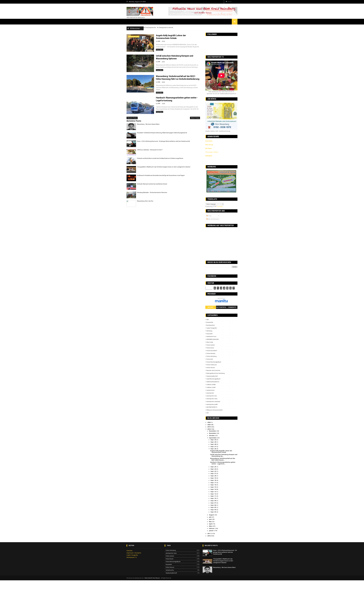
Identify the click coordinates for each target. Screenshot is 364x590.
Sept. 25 (213, 467)
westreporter (210, 393)
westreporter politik (212, 404)
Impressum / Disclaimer (134, 553)
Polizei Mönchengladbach (213, 362)
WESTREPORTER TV (211, 407)
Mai (210, 521)
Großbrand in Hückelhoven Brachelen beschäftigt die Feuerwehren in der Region (161, 175)
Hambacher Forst (211, 336)
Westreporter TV (132, 557)
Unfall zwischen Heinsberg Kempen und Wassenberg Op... (223, 455)
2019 (209, 427)
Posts (209, 216)
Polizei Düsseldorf (211, 350)
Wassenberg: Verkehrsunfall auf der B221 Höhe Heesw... (222, 459)
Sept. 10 (213, 498)
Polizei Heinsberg (211, 356)
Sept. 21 (213, 473)
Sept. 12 (213, 494)
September (213, 438)
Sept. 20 (213, 476)
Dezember (212, 431)
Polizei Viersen (210, 367)
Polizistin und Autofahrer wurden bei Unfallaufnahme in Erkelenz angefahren (160, 158)
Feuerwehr (209, 334)
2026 (209, 422)
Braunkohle (209, 322)
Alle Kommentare (213, 219)
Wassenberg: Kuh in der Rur (145, 201)
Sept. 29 (213, 442)
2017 (209, 533)
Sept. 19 (213, 478)
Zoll (207, 413)
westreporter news (134, 36)
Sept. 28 (213, 444)
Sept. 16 (213, 485)
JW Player (208, 148)
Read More (160, 49)
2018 (209, 429)
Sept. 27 (213, 446)
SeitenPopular (221, 307)
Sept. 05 (213, 507)
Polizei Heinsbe (210, 353)
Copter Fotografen (211, 328)
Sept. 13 (213, 491)
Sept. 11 (213, 496)
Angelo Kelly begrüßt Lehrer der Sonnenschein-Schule (221, 451)
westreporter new (211, 396)
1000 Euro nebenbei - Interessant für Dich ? (150, 150)
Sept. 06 (213, 505)
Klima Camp (209, 342)
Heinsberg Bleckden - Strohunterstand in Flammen (152, 192)
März (211, 526)
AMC (207, 319)
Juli (210, 517)
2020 (209, 424)
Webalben (208, 156)
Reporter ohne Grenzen (213, 370)
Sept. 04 (213, 509)
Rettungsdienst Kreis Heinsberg (215, 373)
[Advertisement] (221, 242)
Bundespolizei (210, 325)
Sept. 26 (213, 449)
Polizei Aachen (210, 345)
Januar (211, 530)
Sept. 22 (213, 471)
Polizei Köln (209, 359)
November (213, 433)
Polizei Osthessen (211, 365)
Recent (211, 307)
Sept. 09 (213, 500)
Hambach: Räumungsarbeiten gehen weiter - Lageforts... (222, 463)
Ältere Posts (195, 118)
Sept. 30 (213, 440)
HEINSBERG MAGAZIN (212, 339)
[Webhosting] (221, 302)
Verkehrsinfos (210, 390)
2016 (209, 536)
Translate (220, 206)
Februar (212, 528)
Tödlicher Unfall (210, 387)
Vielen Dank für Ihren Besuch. (152, 578)
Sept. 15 (213, 487)
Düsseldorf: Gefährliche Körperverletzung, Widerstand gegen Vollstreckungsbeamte (162, 132)
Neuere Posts (132, 118)
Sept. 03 (213, 512)
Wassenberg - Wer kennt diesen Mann (148, 124)
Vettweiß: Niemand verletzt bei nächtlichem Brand (152, 184)
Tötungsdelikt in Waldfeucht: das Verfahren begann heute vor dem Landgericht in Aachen (163, 167)
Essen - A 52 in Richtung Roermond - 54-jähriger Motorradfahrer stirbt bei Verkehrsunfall (163, 141)
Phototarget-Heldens (211, 152)
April (211, 524)
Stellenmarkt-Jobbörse (212, 382)
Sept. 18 (213, 480)
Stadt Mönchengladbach (213, 379)
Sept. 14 (213, 489)
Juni (210, 519)
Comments (232, 307)
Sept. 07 (213, 503)
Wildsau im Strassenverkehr (214, 410)
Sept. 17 (213, 482)
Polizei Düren (210, 348)
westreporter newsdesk (213, 401)
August (211, 515)
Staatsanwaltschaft (212, 376)
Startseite (129, 550)
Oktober (212, 435)
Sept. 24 (213, 469)
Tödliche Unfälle (211, 384)
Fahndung (209, 331)
